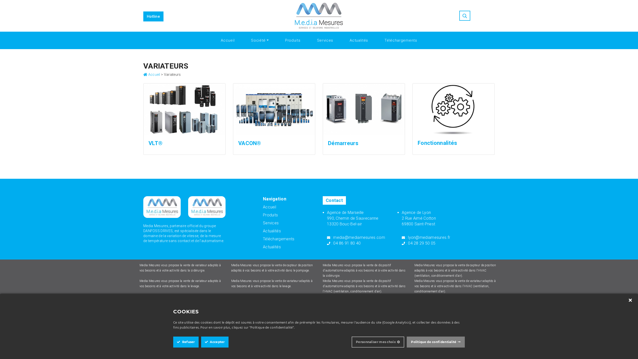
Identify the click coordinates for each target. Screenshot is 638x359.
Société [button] (258, 40)
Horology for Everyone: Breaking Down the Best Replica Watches (413, 2)
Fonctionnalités (437, 143)
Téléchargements (401, 40)
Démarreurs (343, 143)
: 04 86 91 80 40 (345, 243)
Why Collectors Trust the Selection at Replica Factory (213, 2)
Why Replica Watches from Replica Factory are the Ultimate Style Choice (97, 7)
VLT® (155, 143)
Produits (293, 40)
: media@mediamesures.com (357, 237)
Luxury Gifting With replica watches (196, 7)
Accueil (228, 40)
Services (325, 40)
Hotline (153, 16)
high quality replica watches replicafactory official (308, 2)
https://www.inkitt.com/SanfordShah (33, 2)
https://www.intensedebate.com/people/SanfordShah (115, 2)
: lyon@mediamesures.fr (427, 237)
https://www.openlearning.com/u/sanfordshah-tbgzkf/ (521, 2)
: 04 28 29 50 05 (420, 243)
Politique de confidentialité (433, 342)
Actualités (359, 40)
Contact (334, 200)
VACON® (249, 143)
